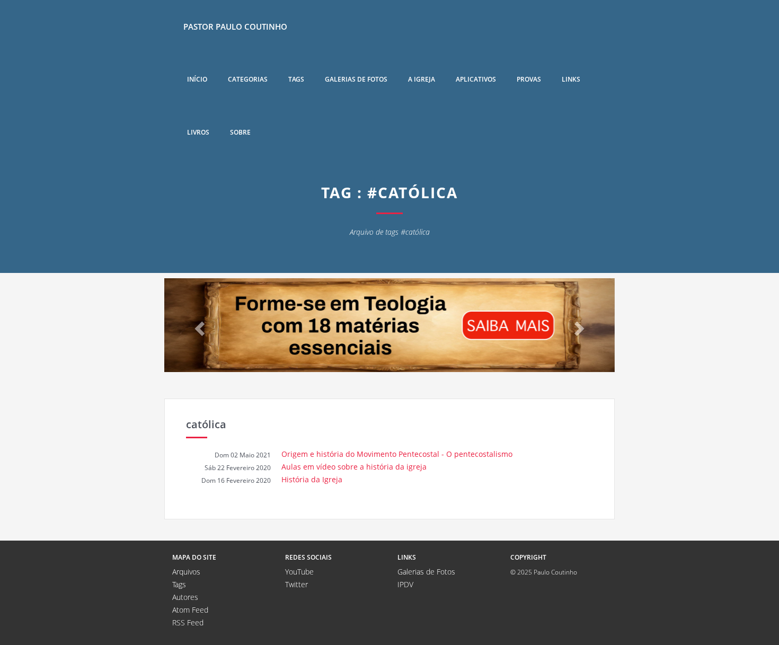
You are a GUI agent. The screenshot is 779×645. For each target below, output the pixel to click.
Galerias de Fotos (426, 572)
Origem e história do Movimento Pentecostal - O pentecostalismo (396, 454)
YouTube (299, 572)
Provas (529, 79)
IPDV (405, 584)
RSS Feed (187, 622)
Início (197, 79)
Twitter (296, 584)
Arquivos (186, 572)
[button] (198, 325)
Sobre (240, 132)
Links (571, 79)
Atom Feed (190, 610)
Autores (185, 597)
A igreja (421, 79)
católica (206, 424)
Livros (198, 132)
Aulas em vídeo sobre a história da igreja (354, 467)
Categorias (248, 79)
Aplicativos (476, 79)
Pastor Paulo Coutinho (235, 26)
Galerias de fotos (356, 79)
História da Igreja (311, 479)
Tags (296, 79)
